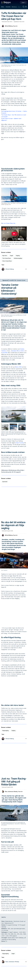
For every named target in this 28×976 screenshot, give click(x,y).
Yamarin (3, 351)
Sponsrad (4, 481)
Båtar (2, 7)
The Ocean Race (6, 258)
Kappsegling (5, 730)
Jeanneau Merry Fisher (17, 351)
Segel (11, 255)
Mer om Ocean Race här (8, 223)
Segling (18, 255)
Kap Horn (4, 255)
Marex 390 (18, 367)
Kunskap (14, 7)
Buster (22, 349)
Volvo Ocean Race (7, 261)
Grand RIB (4, 352)
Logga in (23, 2)
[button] (24, 414)
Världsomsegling (18, 258)
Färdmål (8, 7)
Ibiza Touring (20, 442)
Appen (20, 7)
